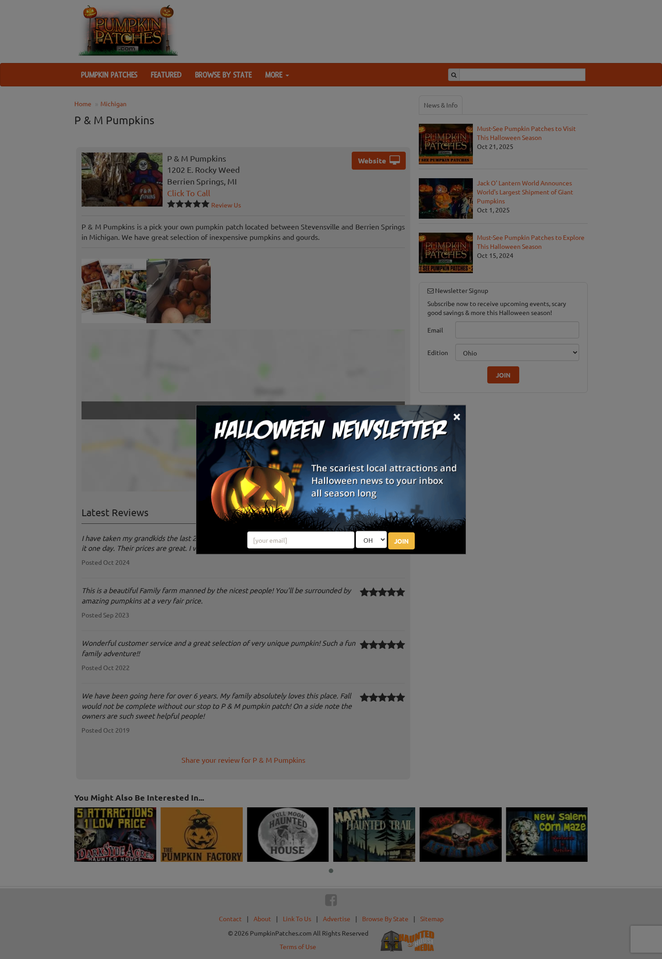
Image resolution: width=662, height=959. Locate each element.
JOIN (401, 541)
